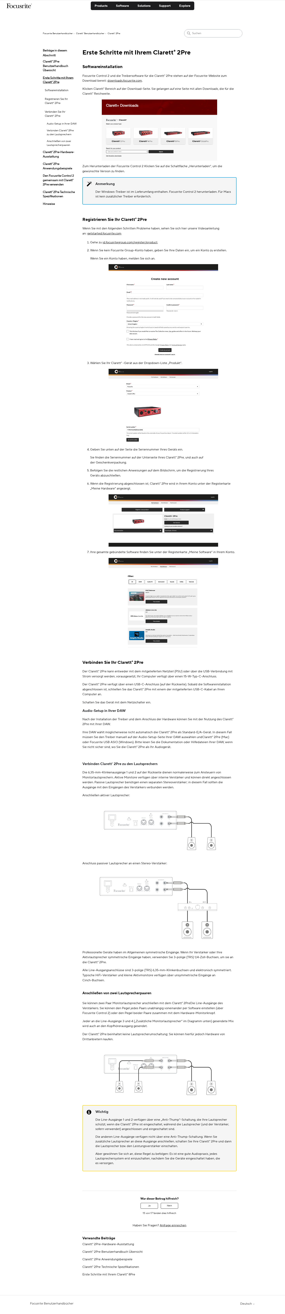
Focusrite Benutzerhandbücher (58, 33)
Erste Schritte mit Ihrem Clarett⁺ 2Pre (58, 80)
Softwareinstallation (56, 90)
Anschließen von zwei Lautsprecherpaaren (59, 143)
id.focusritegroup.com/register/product (130, 242)
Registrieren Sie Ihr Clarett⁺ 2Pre (56, 101)
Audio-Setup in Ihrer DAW (62, 123)
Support (165, 6)
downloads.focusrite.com (124, 81)
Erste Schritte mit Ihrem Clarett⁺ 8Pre (108, 1274)
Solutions (143, 6)
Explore (184, 6)
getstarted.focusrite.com (104, 233)
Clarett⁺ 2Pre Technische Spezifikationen (59, 194)
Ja (149, 1205)
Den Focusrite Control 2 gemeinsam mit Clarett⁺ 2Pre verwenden (58, 180)
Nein (169, 1205)
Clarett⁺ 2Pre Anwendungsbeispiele (57, 166)
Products (101, 6)
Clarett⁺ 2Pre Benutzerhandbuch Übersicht (55, 66)
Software (122, 6)
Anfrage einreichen (173, 1225)
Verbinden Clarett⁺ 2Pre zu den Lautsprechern (60, 132)
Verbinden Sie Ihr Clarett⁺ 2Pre (55, 114)
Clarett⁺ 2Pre (114, 33)
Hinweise (49, 204)
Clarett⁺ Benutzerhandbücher (90, 33)
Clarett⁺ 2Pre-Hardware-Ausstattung (58, 154)
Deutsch (246, 1303)
